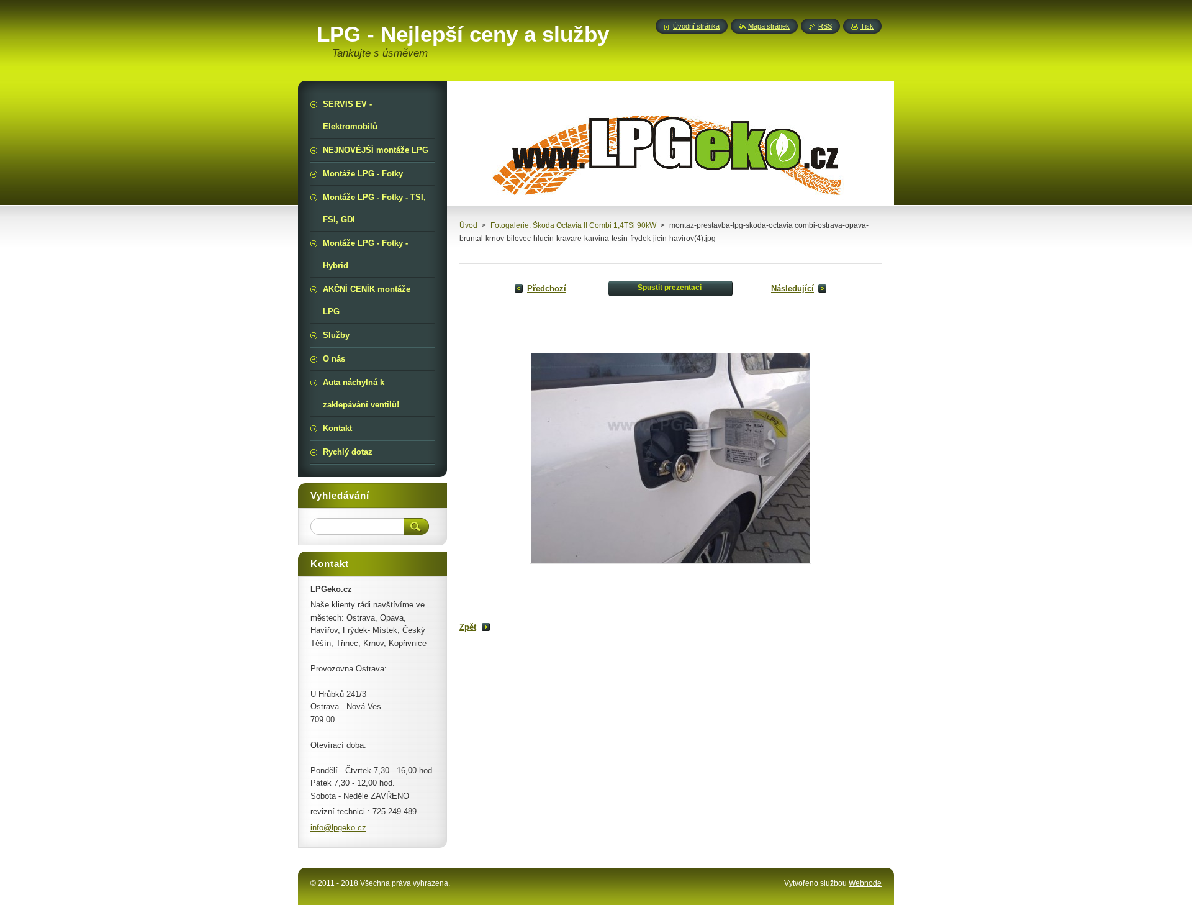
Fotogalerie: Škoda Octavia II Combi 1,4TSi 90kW (573, 225)
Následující (792, 288)
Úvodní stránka (696, 26)
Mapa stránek (769, 26)
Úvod (468, 225)
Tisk (867, 26)
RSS (825, 26)
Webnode (865, 883)
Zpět (467, 627)
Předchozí (546, 288)
